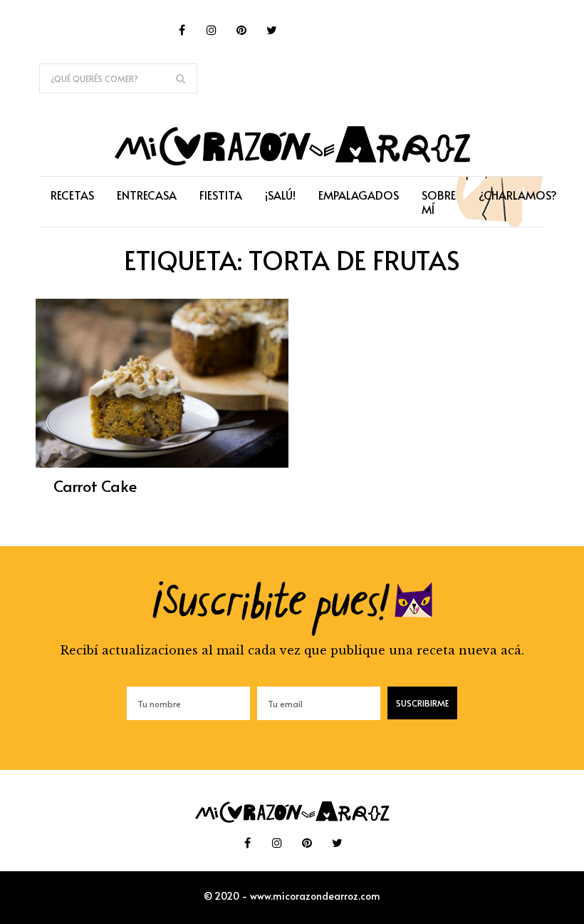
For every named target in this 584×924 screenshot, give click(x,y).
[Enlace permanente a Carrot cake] (162, 463)
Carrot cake (95, 485)
